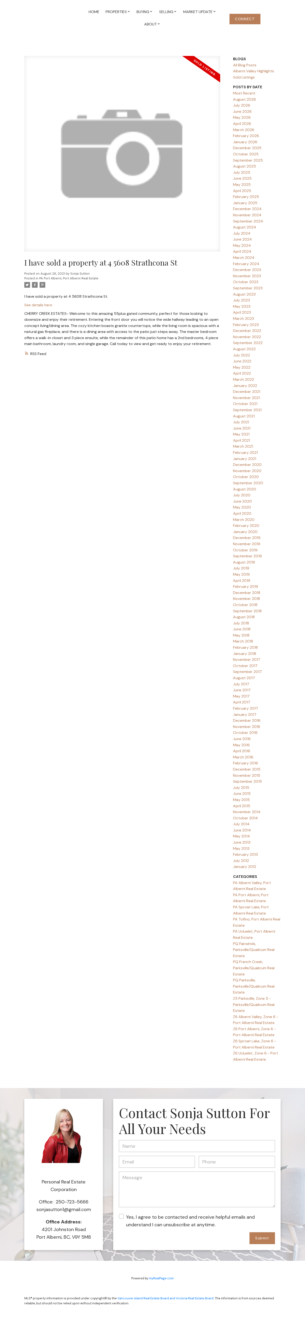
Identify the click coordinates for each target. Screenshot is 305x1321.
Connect (245, 19)
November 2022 (247, 336)
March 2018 (243, 641)
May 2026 (242, 117)
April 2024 (242, 251)
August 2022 (244, 348)
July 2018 (241, 623)
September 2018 (247, 611)
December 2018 (246, 592)
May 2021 (241, 434)
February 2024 (246, 263)
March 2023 (243, 318)
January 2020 (245, 531)
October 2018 (245, 604)
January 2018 (244, 653)
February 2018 (245, 647)
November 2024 (247, 215)
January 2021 (244, 458)
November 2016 (246, 726)
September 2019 (247, 556)
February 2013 (245, 854)
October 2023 (245, 281)
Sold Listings (244, 77)
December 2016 (246, 720)
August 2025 (244, 166)
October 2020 (246, 476)
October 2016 (245, 732)
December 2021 (246, 391)
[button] (245, 19)
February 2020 (246, 525)
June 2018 (241, 629)
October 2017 (245, 665)
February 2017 (245, 708)
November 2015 (246, 775)
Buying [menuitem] (143, 11)
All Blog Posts (244, 65)
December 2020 (247, 464)
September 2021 (247, 409)
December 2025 (247, 147)
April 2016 (241, 750)
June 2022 (242, 361)
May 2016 (241, 744)
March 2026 (243, 129)
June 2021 (241, 428)
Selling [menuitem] (166, 11)
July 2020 (241, 495)
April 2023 (242, 312)
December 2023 (247, 269)
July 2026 (241, 105)
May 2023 (241, 306)
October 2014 (245, 818)
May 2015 (241, 799)
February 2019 (245, 586)
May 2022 (241, 367)
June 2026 (242, 111)
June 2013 (241, 842)
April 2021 (241, 440)
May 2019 (241, 574)
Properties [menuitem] (116, 11)
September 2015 (247, 781)
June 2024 (242, 239)
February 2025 (246, 196)
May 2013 (241, 848)
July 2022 (241, 355)
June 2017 (242, 690)
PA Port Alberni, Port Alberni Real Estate (68, 278)
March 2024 (243, 257)
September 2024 (248, 221)
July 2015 (241, 787)
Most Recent (244, 93)
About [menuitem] (150, 24)
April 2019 (241, 580)
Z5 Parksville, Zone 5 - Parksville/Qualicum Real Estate (253, 1004)
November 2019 (246, 543)
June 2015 (242, 793)
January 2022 (245, 385)
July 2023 (241, 300)
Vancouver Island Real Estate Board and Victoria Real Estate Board (165, 1298)
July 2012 (241, 860)
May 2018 (241, 635)
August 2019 (244, 562)
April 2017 (241, 702)
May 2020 (242, 507)
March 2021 (243, 446)
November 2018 (246, 598)
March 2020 (243, 519)
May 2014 (241, 836)
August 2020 (244, 489)
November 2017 (246, 659)
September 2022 (248, 342)
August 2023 (244, 294)
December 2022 (247, 330)
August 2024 (244, 227)
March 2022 (243, 379)
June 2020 (242, 501)
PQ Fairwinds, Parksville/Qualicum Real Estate (253, 949)
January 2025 (245, 202)
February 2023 (246, 324)
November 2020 (247, 470)
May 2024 (242, 245)
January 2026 (245, 141)
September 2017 (247, 671)
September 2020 (248, 482)
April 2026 (242, 123)
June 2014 (242, 830)
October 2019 (245, 550)
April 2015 (241, 805)
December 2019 (246, 537)
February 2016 (245, 763)
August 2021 (244, 416)
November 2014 (246, 811)
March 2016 (243, 757)
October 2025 (246, 154)
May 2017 (241, 696)
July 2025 (241, 172)
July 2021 (241, 422)
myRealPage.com (161, 1278)
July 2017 (241, 684)
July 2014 (241, 823)
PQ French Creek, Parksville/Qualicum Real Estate (253, 967)
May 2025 (242, 184)
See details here (38, 304)
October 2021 (245, 403)
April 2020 (242, 513)
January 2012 (244, 866)
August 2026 (244, 99)
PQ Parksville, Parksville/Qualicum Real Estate (253, 986)
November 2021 (246, 397)
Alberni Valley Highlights (253, 71)
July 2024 (241, 233)
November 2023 (247, 275)
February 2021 (245, 452)
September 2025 (248, 160)
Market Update (198, 11)
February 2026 (246, 135)
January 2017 (244, 714)
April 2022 (242, 373)
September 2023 (248, 288)
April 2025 (242, 190)
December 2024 (247, 208)
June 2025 (242, 178)
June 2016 (242, 738)
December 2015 (246, 769)
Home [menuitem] (94, 11)
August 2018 (244, 616)
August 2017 (244, 677)
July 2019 (241, 568)
